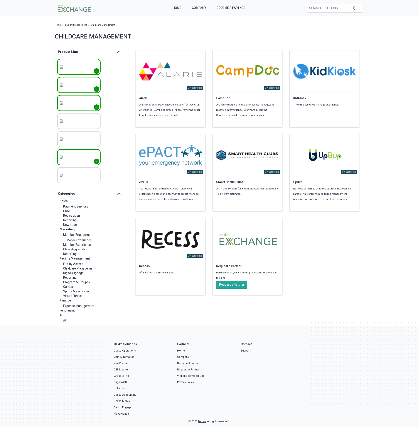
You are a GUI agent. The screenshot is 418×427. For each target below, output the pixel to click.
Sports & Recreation (77, 291)
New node (70, 224)
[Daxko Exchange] (74, 8)
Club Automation (124, 356)
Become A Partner (231, 8)
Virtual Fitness (73, 296)
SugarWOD (120, 382)
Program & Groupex (76, 282)
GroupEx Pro (121, 375)
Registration (71, 215)
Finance (65, 300)
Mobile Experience (79, 240)
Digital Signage (73, 273)
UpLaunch (120, 388)
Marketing (67, 229)
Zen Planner (121, 363)
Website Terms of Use (190, 375)
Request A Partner (188, 369)
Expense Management (78, 306)
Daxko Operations (125, 350)
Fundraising (68, 310)
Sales (64, 201)
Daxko (202, 421)
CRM (66, 211)
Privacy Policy (185, 382)
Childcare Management (79, 268)
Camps (68, 286)
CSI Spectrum (122, 369)
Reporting (70, 220)
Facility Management (75, 258)
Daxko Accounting (125, 394)
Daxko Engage (122, 407)
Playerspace (121, 413)
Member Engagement (78, 234)
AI (61, 315)
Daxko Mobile (122, 401)
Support (245, 350)
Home (177, 8)
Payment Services (75, 206)
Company (199, 8)
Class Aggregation (75, 249)
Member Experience (77, 244)
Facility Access (73, 264)
